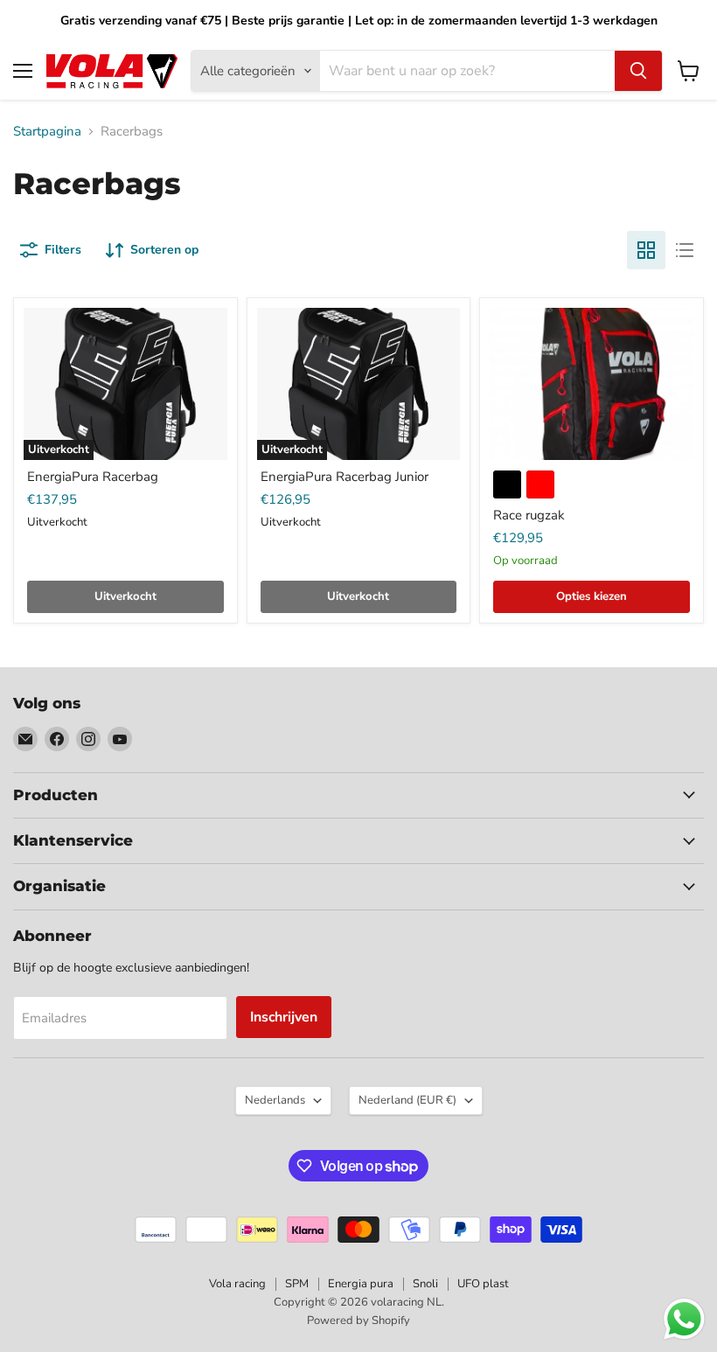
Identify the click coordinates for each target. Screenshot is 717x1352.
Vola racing (237, 1284)
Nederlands (275, 1100)
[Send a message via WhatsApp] (684, 1319)
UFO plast (483, 1284)
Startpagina (47, 131)
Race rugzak (529, 515)
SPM (297, 1284)
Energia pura (360, 1284)
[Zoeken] (638, 71)
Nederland (407, 1100)
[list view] (684, 250)
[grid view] (646, 250)
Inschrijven (283, 1017)
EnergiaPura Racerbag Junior (344, 476)
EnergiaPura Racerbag (92, 476)
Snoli (425, 1284)
